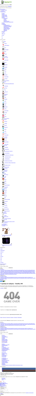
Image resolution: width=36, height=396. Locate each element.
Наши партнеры (6, 27)
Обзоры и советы (4, 16)
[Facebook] (2, 368)
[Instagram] (2, 370)
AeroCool (1, 256)
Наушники (5, 119)
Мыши (1, 317)
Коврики (4, 81)
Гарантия (3, 23)
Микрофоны (5, 171)
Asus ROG (1, 262)
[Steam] (2, 371)
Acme (1, 253)
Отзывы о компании (7, 28)
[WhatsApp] (4, 281)
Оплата (5, 19)
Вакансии (5, 29)
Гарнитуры (4, 317)
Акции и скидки (4, 15)
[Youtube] (2, 369)
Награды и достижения (7, 26)
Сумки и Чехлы (5, 174)
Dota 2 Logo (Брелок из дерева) (6, 235)
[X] (3, 281)
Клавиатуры (8, 317)
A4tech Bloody (2, 250)
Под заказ (5, 20)
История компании (7, 25)
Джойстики (15, 317)
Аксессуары (5, 145)
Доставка (5, 18)
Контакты (3, 31)
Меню (3, 35)
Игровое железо (5, 216)
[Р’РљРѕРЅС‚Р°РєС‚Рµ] (0, 281)
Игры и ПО (5, 219)
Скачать (3, 32)
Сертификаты (5, 222)
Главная (3, 13)
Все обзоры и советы (3, 276)
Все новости (2, 269)
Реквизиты (5, 30)
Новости (3, 17)
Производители (4, 14)
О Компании (4, 24)
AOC (1, 259)
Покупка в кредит (6, 21)
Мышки (4, 41)
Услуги (3, 22)
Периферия (5, 213)
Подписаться (10, 267)
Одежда (4, 177)
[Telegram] (2, 281)
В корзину (2, 394)
